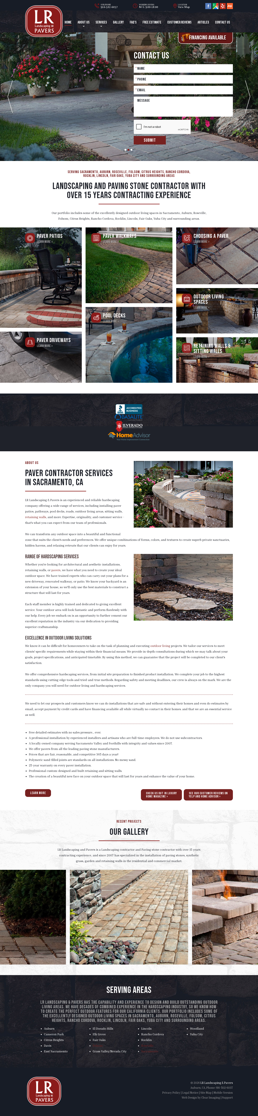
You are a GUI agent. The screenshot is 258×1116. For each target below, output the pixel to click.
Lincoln (146, 1028)
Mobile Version (223, 1092)
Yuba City (196, 1034)
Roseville (147, 1045)
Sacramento (149, 1051)
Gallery (118, 22)
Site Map (206, 1092)
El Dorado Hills (103, 1028)
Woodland (197, 1028)
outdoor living (160, 646)
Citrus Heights (54, 1040)
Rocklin (146, 1040)
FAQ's (133, 22)
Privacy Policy (171, 1092)
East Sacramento (56, 1051)
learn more (38, 793)
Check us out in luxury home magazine (161, 794)
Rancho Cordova (152, 1034)
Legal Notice (190, 1092)
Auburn (49, 1028)
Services (101, 22)
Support (227, 1097)
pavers (55, 570)
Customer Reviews (179, 22)
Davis (47, 1045)
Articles (203, 22)
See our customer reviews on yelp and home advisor (208, 794)
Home (68, 22)
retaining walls (35, 517)
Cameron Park (54, 1034)
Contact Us (222, 22)
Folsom (98, 1045)
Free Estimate (152, 22)
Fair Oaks (99, 1040)
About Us (84, 22)
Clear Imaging (210, 1097)
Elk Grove (99, 1034)
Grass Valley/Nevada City (110, 1051)
